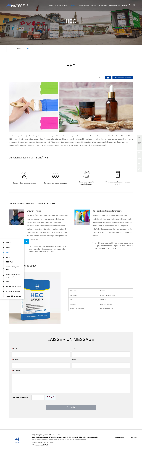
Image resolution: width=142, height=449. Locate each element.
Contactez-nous (119, 437)
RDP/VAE (9, 262)
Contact (124, 5)
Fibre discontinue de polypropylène (13, 275)
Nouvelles (133, 437)
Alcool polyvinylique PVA (12, 268)
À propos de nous (61, 5)
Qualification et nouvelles (99, 5)
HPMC (8, 243)
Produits (72, 5)
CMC (8, 257)
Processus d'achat (83, 5)
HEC (7, 252)
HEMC (8, 247)
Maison (51, 5)
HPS (7, 282)
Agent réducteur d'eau (13, 296)
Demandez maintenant (123, 78)
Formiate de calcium (13, 291)
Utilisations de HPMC (40, 445)
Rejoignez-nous (114, 5)
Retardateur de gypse (13, 286)
